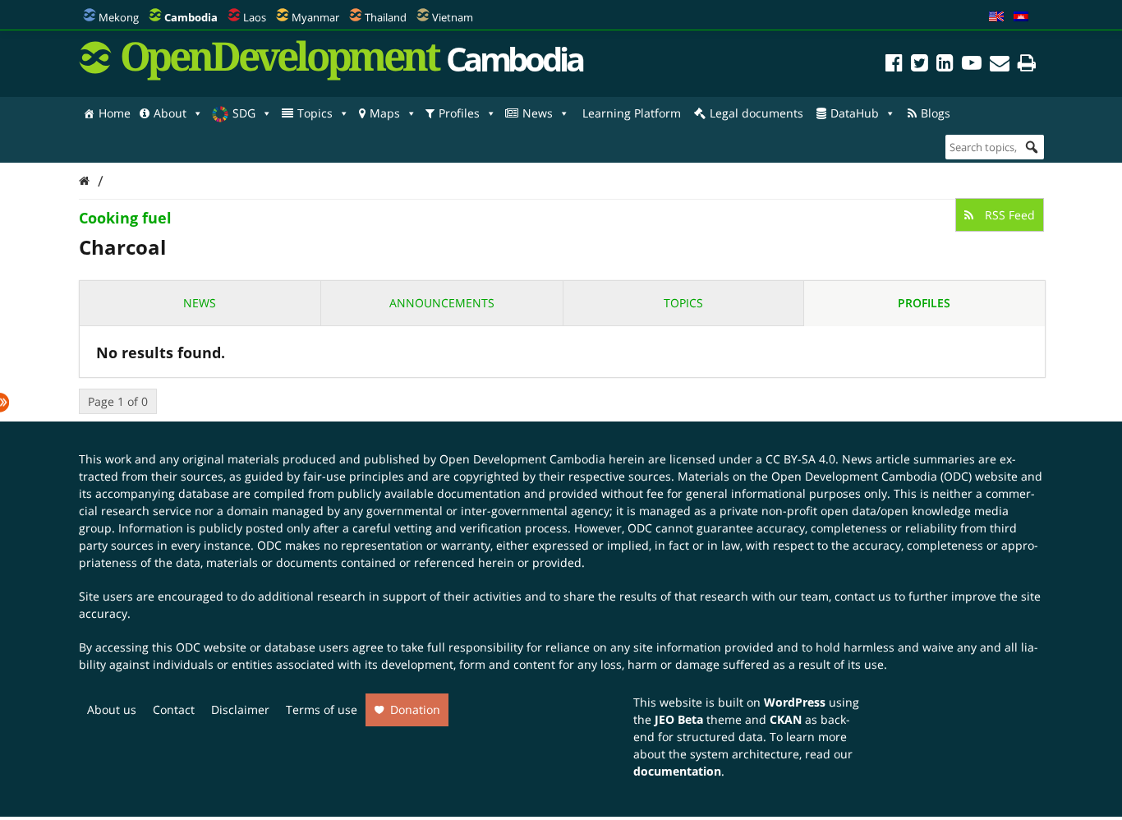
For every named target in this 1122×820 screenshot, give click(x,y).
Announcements (441, 303)
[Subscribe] (999, 65)
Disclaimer (240, 709)
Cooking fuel (125, 218)
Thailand (386, 17)
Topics (315, 113)
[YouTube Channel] (972, 65)
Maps (385, 113)
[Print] (1027, 65)
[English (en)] (996, 17)
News (537, 113)
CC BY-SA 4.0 (800, 459)
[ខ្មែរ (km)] (1021, 17)
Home (115, 113)
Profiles (459, 113)
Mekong (119, 17)
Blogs (935, 113)
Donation (415, 709)
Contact (174, 709)
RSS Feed (1008, 215)
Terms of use (321, 709)
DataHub (854, 113)
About (170, 113)
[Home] (84, 180)
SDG (243, 113)
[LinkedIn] (945, 65)
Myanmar (315, 17)
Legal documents (756, 113)
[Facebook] (894, 65)
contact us (863, 596)
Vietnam (452, 17)
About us (111, 709)
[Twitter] (919, 65)
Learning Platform (631, 113)
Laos (254, 17)
